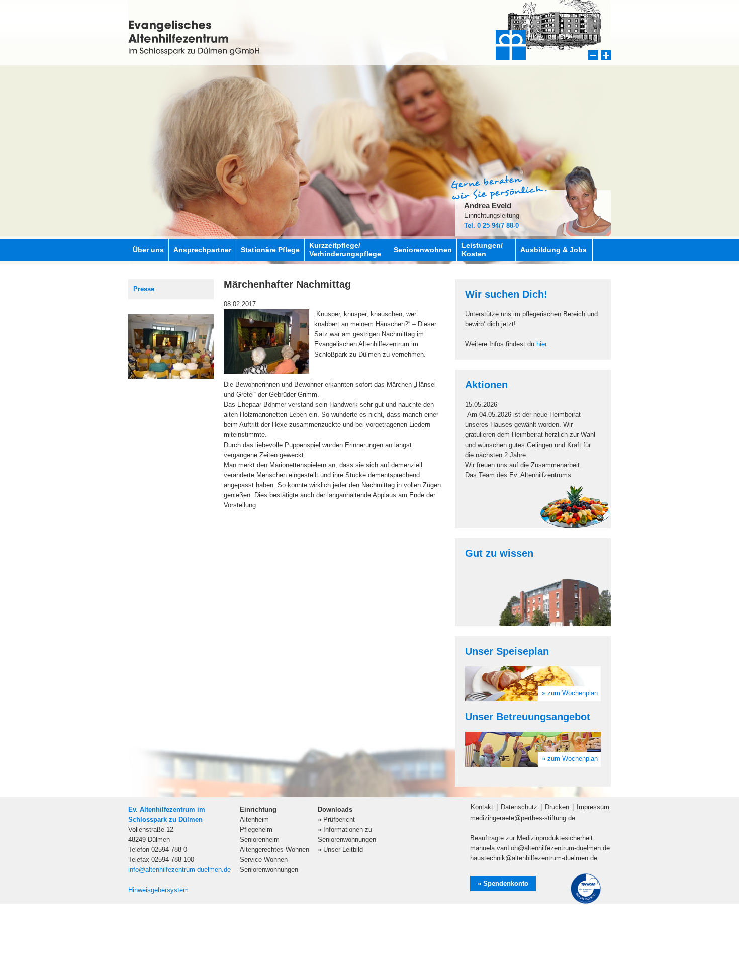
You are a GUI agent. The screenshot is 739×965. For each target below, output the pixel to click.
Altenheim (254, 819)
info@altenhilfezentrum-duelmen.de (179, 869)
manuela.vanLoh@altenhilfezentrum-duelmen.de (540, 848)
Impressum (593, 807)
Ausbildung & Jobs (553, 250)
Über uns (148, 250)
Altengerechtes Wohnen (274, 849)
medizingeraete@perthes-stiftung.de (522, 818)
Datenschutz (519, 807)
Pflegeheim (256, 829)
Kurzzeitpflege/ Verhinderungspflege (345, 249)
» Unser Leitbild (340, 849)
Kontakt (482, 807)
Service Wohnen (264, 859)
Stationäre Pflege (270, 250)
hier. (542, 344)
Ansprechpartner (202, 250)
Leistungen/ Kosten (482, 249)
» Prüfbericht (336, 819)
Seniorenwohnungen (269, 869)
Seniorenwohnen (423, 250)
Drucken (557, 807)
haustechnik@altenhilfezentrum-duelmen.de (533, 858)
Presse (143, 289)
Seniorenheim (260, 839)
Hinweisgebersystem (158, 890)
